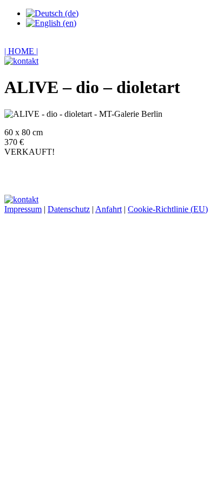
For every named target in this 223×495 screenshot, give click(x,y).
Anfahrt (108, 209)
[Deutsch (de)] (52, 13)
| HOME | (21, 51)
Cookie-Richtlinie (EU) (168, 209)
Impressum (23, 209)
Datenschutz (69, 209)
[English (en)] (51, 23)
